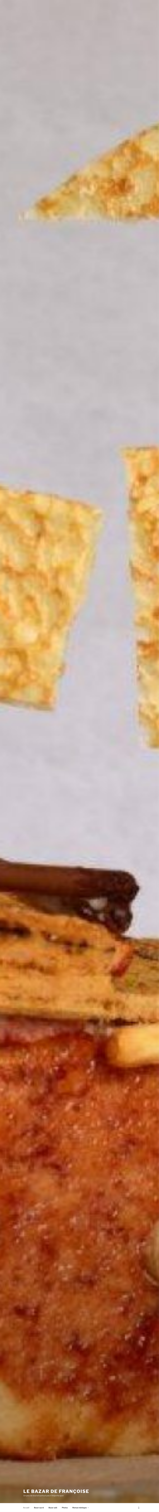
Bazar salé (53, 1508)
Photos (65, 1508)
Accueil (26, 1508)
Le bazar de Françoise (56, 1491)
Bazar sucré (39, 1508)
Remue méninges (79, 1508)
